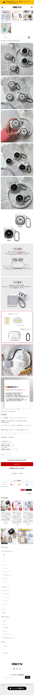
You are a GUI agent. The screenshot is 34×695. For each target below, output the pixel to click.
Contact (5, 631)
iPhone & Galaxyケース (7, 551)
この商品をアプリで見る (17, 473)
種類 (2, 441)
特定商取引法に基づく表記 (8, 637)
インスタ (5, 582)
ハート (4, 561)
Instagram (5, 653)
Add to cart (17, 464)
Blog (4, 624)
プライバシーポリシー (8, 634)
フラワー (5, 565)
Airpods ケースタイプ (6, 443)
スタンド (5, 604)
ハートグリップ (6, 597)
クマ (4, 558)
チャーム (4, 609)
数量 (2, 454)
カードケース (5, 578)
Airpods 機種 (4, 447)
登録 (28, 677)
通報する (30, 493)
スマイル (5, 568)
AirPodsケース (5, 587)
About (4, 620)
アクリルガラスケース (7, 575)
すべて (5, 484)
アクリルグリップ (6, 593)
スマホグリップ (5, 590)
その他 (3, 612)
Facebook (5, 646)
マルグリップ (5, 600)
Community (5, 627)
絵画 (4, 554)
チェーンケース (6, 571)
